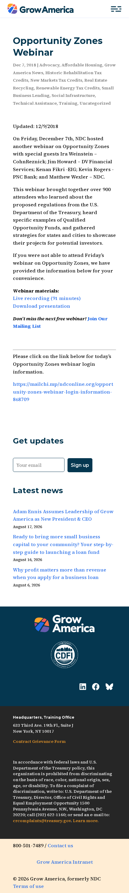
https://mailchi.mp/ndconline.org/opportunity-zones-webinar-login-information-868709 (63, 392)
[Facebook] (96, 687)
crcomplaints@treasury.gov (42, 821)
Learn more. (86, 821)
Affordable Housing (82, 65)
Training (68, 103)
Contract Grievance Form (39, 741)
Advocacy (49, 65)
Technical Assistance (35, 103)
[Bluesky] (109, 687)
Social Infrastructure (73, 95)
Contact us (60, 845)
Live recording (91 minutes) (47, 298)
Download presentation (41, 306)
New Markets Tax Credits (56, 80)
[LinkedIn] (83, 687)
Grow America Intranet (65, 862)
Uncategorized (95, 103)
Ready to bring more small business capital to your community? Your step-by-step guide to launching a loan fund (63, 544)
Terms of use (28, 886)
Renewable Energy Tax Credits (68, 88)
